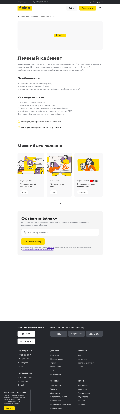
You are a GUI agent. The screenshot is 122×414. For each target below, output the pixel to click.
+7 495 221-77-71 (42, 2)
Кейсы (80, 367)
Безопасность (56, 401)
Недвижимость (56, 359)
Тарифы (53, 389)
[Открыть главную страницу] (25, 8)
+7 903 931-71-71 (25, 377)
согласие (50, 248)
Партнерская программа (60, 404)
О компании (82, 389)
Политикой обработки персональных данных (38, 249)
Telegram (24, 363)
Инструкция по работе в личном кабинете (41, 121)
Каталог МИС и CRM (58, 397)
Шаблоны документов (86, 363)
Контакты (81, 404)
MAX (22, 366)
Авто (52, 370)
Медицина (54, 355)
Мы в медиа (82, 359)
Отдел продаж (22, 2)
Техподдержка (98, 2)
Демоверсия (55, 385)
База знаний (82, 385)
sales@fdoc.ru (23, 359)
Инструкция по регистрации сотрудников (41, 127)
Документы (55, 393)
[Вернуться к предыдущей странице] (19, 16)
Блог (79, 355)
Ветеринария (55, 374)
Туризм (53, 363)
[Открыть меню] (100, 8)
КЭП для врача (56, 408)
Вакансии (81, 401)
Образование (55, 367)
